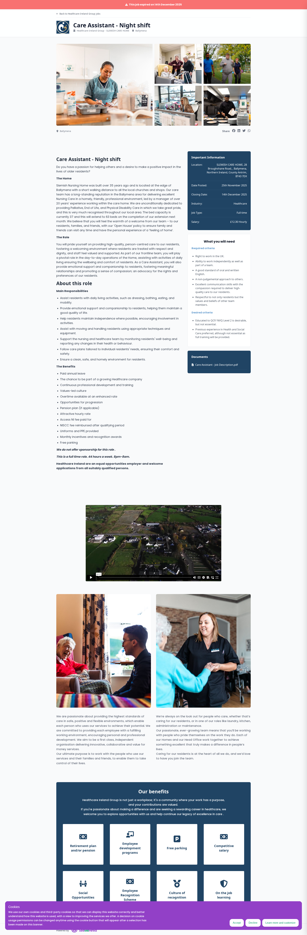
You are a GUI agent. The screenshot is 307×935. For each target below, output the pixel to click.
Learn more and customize (280, 922)
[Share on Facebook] (233, 130)
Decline (253, 922)
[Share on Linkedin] (238, 130)
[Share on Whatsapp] (249, 130)
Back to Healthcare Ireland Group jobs (79, 13)
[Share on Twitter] (244, 130)
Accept (237, 922)
